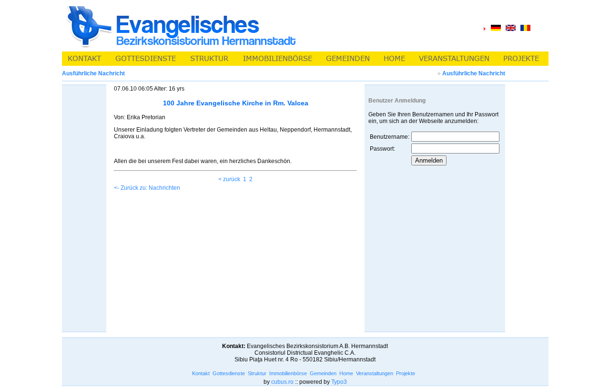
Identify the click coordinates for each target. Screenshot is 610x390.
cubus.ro (282, 382)
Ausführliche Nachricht (473, 73)
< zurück (229, 179)
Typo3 (339, 382)
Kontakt (201, 373)
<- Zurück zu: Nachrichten (147, 188)
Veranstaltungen (374, 373)
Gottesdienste (229, 373)
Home (346, 373)
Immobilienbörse (288, 373)
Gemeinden (323, 373)
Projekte (405, 373)
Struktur (257, 373)
